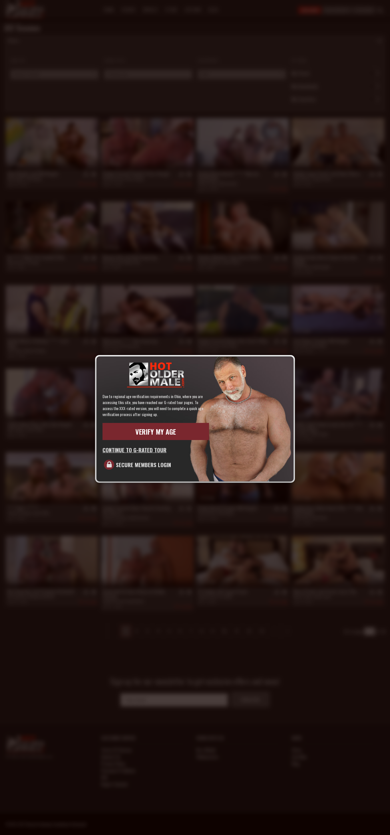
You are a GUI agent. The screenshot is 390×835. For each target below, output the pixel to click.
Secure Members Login (143, 465)
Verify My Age (155, 431)
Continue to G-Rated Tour (134, 450)
